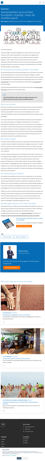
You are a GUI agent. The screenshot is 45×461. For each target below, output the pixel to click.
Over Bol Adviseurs (7, 237)
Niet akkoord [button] (25, 458)
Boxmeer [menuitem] (3, 444)
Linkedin (26, 440)
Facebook (26, 442)
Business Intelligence (27, 213)
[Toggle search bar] (37, 2)
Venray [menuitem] (2, 446)
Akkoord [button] (19, 458)
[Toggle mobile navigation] (43, 2)
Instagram (26, 438)
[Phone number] (40, 2)
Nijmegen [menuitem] (3, 439)
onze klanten (36, 82)
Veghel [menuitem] (2, 441)
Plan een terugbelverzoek (11, 267)
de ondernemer (4, 82)
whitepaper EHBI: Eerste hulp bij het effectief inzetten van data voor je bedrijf (20, 215)
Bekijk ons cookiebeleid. (12, 455)
